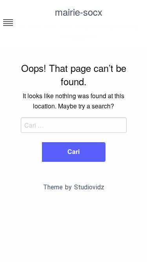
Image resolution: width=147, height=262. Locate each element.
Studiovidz (89, 187)
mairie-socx (78, 11)
